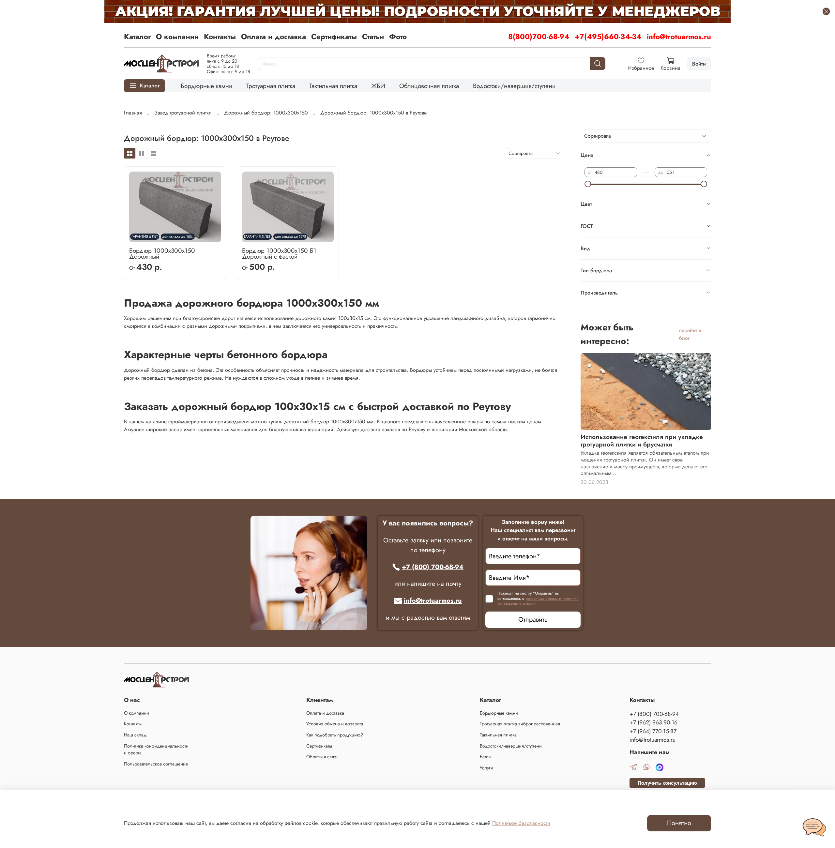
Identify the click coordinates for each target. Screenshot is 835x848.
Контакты (220, 36)
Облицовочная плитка (429, 85)
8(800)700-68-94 (538, 36)
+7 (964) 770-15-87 (653, 731)
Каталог (137, 36)
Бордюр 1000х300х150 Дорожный (162, 253)
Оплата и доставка (273, 36)
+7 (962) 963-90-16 (653, 722)
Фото (398, 36)
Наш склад (135, 735)
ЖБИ (378, 85)
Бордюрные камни (206, 85)
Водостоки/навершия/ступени (514, 85)
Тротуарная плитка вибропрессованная (520, 723)
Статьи (373, 36)
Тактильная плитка (333, 85)
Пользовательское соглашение (156, 764)
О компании (177, 36)
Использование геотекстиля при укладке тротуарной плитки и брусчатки (642, 440)
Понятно (679, 823)
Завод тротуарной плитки (183, 112)
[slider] (588, 184)
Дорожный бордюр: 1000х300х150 (266, 112)
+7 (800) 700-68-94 (432, 567)
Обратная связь (322, 756)
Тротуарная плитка (270, 85)
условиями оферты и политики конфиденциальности (538, 601)
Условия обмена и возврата (334, 723)
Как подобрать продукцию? (334, 735)
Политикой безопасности (521, 823)
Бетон (485, 756)
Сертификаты (334, 36)
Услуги (486, 768)
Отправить (533, 619)
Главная (133, 112)
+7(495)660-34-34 (608, 36)
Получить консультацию (667, 783)
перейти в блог (690, 334)
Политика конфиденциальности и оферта (156, 749)
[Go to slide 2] (197, 238)
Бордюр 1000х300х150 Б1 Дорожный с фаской (279, 253)
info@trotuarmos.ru (679, 36)
